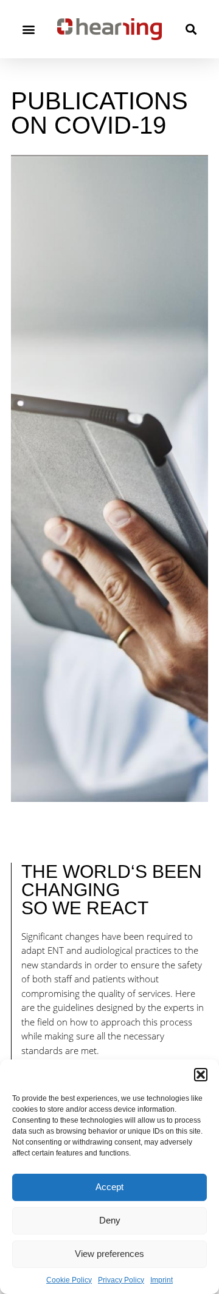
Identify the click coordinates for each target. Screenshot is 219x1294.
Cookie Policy (69, 1280)
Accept (109, 1187)
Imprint (161, 1280)
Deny (109, 1220)
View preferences (109, 1253)
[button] (201, 1075)
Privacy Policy (121, 1280)
